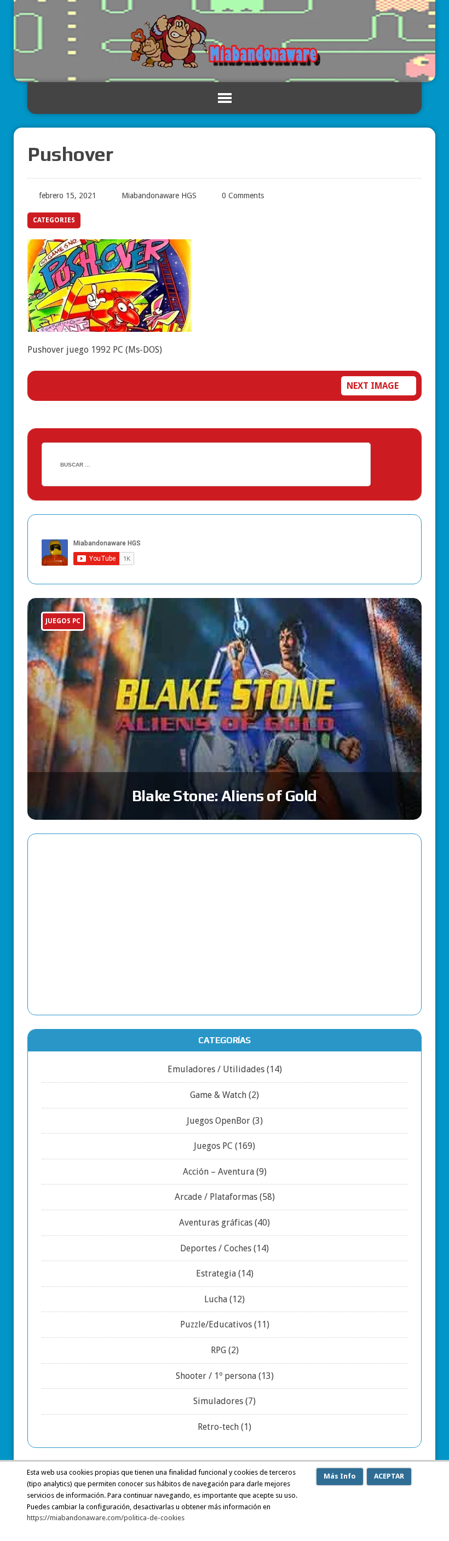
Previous (368, 635)
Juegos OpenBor (218, 1121)
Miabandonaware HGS (159, 195)
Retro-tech (218, 1427)
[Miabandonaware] (224, 41)
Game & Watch (218, 1095)
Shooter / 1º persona (216, 1376)
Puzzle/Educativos (216, 1324)
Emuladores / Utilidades (216, 1069)
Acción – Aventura (218, 1171)
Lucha (215, 1299)
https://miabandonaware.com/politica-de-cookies (106, 1518)
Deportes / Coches (215, 1248)
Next (390, 635)
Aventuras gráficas (215, 1222)
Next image (373, 386)
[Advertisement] (224, 924)
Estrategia (216, 1273)
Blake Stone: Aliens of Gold (224, 795)
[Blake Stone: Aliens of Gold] (224, 709)
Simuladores (218, 1401)
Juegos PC (213, 1146)
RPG (218, 1350)
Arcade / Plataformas (216, 1197)
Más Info (340, 1476)
